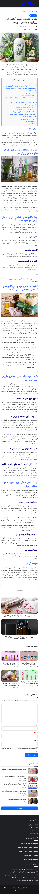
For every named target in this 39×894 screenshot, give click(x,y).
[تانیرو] (27, 3)
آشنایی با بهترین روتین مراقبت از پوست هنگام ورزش (23, 872)
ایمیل (36, 733)
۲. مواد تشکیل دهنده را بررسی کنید (26, 107)
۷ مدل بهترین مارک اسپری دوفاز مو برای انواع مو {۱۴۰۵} (29, 682)
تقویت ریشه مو (31, 93)
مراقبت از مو (22, 12)
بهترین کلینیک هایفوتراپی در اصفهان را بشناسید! (14, 769)
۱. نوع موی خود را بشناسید (29, 105)
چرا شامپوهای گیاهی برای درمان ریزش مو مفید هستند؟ (21, 88)
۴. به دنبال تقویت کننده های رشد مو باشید (24, 112)
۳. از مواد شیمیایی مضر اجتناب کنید (26, 109)
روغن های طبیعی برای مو (29, 119)
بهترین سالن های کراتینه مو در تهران (17, 799)
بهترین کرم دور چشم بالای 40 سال (29, 843)
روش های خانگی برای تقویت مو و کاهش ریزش (23, 114)
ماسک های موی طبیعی (29, 117)
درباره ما (34, 831)
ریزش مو (34, 84)
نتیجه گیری (33, 124)
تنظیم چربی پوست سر (30, 91)
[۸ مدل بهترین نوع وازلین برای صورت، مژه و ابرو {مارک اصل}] (29, 656)
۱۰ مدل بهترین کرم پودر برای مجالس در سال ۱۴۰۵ (15, 785)
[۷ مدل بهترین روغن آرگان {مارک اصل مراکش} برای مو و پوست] (10, 656)
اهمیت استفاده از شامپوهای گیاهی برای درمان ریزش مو (21, 86)
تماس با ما (34, 828)
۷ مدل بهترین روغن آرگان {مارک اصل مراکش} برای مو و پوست (10, 664)
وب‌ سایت (35, 740)
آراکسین (8, 434)
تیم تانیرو (34, 27)
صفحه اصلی (33, 833)
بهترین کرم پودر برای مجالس (31, 859)
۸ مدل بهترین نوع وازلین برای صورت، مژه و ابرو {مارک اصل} (30, 664)
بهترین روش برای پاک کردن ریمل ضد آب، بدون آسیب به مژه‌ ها (14, 792)
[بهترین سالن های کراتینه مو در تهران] (33, 801)
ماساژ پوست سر (31, 121)
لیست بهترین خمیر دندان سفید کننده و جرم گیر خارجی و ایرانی (14, 778)
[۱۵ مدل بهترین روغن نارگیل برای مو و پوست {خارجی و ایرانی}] (10, 676)
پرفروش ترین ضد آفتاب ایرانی (30, 855)
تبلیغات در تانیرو (32, 825)
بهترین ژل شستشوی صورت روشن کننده (28, 847)
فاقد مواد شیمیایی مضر (29, 95)
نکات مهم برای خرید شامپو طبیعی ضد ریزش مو (23, 102)
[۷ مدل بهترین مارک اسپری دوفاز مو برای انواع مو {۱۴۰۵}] (29, 675)
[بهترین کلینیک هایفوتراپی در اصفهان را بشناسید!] (33, 771)
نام (36, 725)
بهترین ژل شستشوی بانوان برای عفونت (28, 851)
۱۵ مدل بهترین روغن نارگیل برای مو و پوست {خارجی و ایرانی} (10, 684)
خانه (35, 12)
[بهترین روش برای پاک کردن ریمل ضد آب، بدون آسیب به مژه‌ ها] (33, 793)
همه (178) (19, 808)
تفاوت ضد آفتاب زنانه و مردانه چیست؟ (27, 880)
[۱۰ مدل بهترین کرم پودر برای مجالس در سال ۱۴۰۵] (33, 786)
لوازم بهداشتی (29, 12)
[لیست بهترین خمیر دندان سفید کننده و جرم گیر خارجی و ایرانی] (33, 779)
